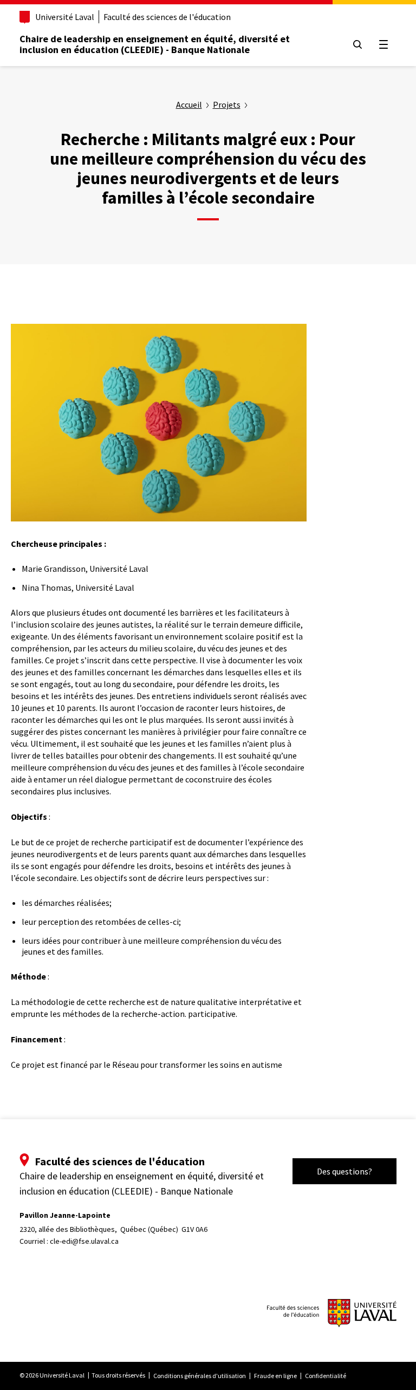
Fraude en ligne (275, 1376)
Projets (226, 104)
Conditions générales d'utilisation (199, 1376)
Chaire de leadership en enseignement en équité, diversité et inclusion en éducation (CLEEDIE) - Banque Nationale (155, 44)
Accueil (189, 104)
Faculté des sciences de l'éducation (167, 16)
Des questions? (344, 1171)
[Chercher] (357, 44)
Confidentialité (325, 1376)
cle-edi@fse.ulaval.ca (84, 1241)
